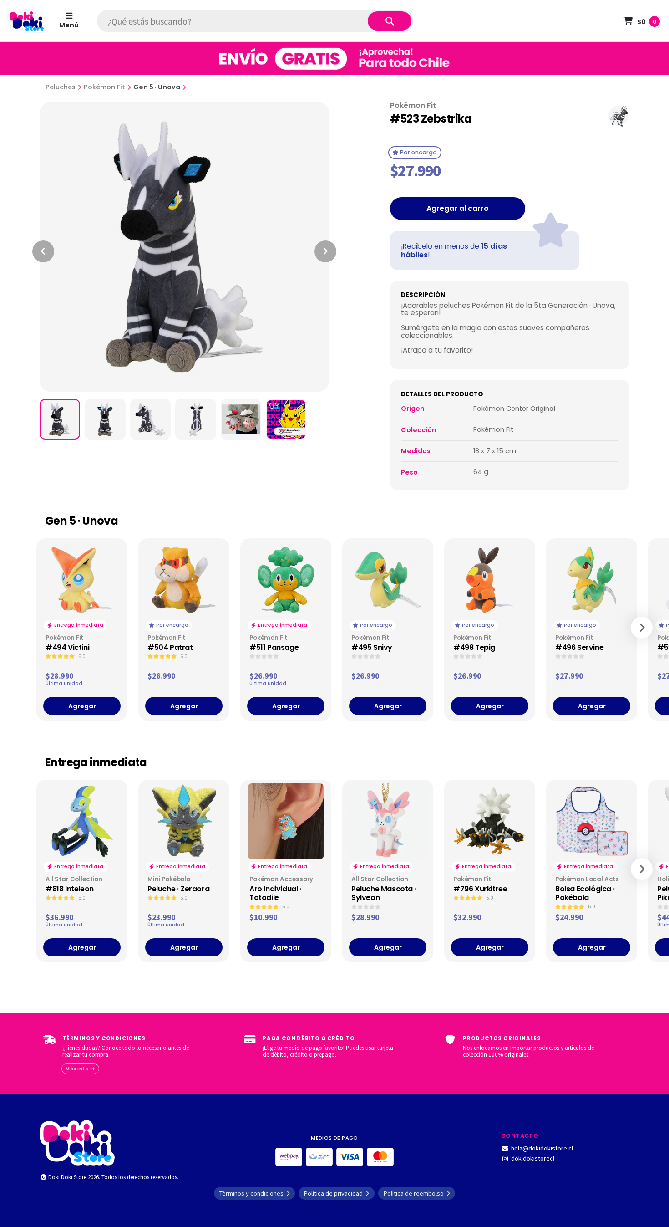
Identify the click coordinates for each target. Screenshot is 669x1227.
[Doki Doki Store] (77, 1141)
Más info (78, 1068)
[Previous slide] (43, 251)
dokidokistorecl (532, 1158)
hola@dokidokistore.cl (542, 1148)
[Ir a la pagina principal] (26, 21)
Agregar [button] (82, 706)
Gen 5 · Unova (156, 87)
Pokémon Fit (104, 87)
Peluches (61, 87)
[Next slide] (325, 251)
